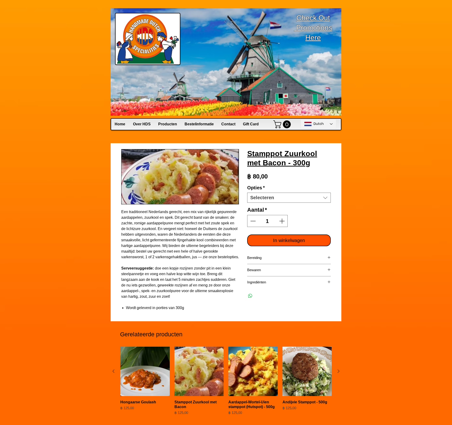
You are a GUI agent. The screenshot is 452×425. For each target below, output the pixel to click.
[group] (226, 383)
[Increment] (282, 221)
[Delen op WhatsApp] (250, 296)
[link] (283, 124)
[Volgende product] (338, 371)
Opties (256, 187)
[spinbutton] (267, 221)
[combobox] (289, 198)
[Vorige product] (113, 371)
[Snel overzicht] (145, 371)
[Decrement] (252, 221)
